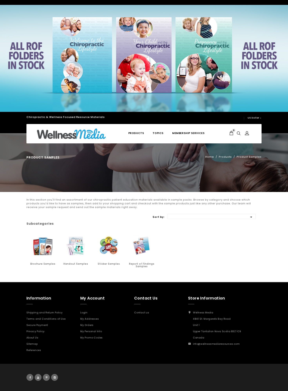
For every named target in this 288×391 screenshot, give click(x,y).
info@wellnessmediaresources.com (216, 344)
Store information (206, 298)
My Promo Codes (91, 337)
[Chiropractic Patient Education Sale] (144, 58)
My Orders (86, 325)
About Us (32, 337)
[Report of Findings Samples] (141, 246)
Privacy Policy (35, 331)
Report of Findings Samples (141, 265)
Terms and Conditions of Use (46, 318)
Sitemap (32, 344)
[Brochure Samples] (43, 246)
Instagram (54, 377)
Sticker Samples (109, 263)
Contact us (141, 312)
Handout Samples (75, 263)
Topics (158, 133)
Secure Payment (37, 325)
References (33, 350)
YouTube (38, 377)
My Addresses (89, 318)
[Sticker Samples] (108, 246)
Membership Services (188, 133)
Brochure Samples (42, 263)
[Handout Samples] (75, 246)
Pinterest (46, 377)
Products (136, 133)
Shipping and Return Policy (44, 312)
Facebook (30, 377)
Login (84, 312)
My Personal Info (91, 331)
